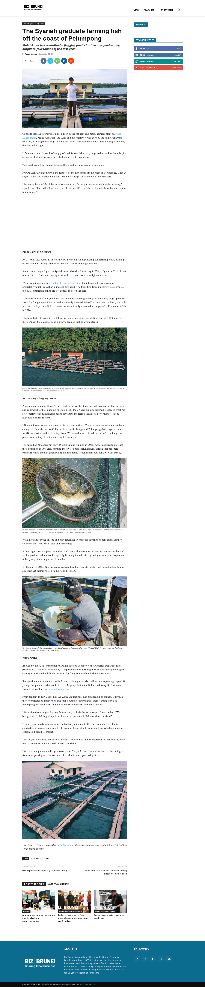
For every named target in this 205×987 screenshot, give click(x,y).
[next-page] (29, 925)
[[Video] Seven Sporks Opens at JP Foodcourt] (110, 901)
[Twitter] (50, 61)
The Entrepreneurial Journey (33, 24)
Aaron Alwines (31, 54)
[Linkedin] (64, 61)
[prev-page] (24, 925)
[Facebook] (44, 61)
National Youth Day (58, 689)
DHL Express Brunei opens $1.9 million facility (44, 870)
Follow (177, 55)
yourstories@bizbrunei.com (85, 972)
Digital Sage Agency (86, 984)
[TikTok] (161, 959)
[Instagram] (145, 959)
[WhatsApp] (57, 61)
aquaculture (36, 858)
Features (149, 10)
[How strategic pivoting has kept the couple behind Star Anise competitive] (38, 901)
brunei (46, 858)
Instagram (65, 845)
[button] (179, 10)
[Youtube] (169, 959)
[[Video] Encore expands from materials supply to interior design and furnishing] (74, 901)
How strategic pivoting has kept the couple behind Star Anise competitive (38, 918)
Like (179, 49)
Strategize (167, 10)
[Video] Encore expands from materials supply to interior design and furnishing (73, 918)
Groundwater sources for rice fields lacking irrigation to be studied (105, 872)
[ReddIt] (71, 61)
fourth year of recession (68, 283)
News (136, 10)
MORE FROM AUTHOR (58, 884)
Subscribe (176, 67)
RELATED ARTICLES (34, 884)
